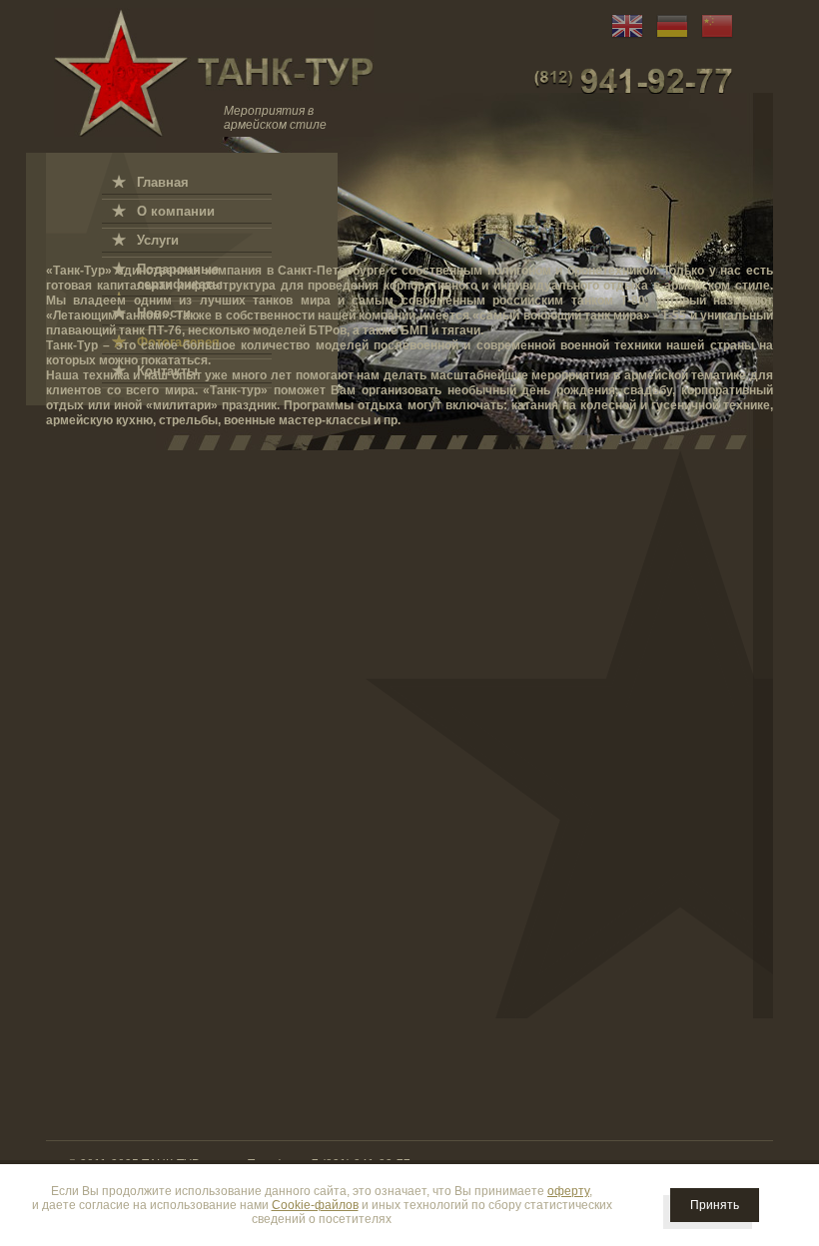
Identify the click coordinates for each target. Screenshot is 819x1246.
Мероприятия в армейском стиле (275, 118)
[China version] (712, 38)
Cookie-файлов (315, 1205)
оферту (568, 1191)
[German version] (667, 38)
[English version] (622, 38)
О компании (176, 211)
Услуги (158, 240)
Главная (163, 182)
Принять (714, 1205)
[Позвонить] (633, 81)
